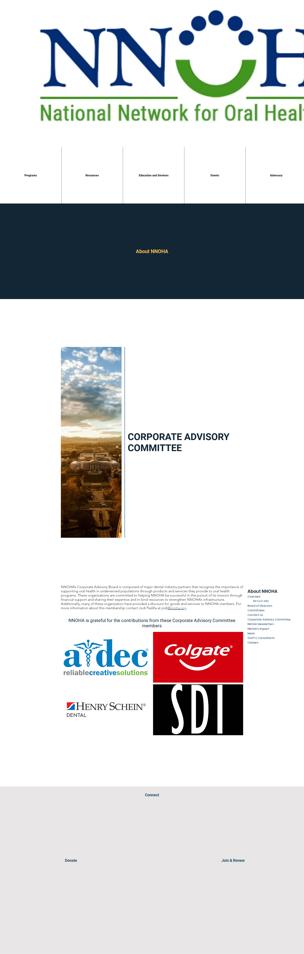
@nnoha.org (176, 608)
